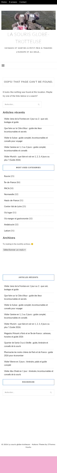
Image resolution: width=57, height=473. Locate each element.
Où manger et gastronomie (16, 219)
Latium (7, 231)
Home (4, 2)
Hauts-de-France (11, 201)
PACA (6, 188)
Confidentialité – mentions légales (16, 7)
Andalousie (9, 225)
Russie (7, 176)
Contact (23, 2)
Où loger (8, 213)
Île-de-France (10, 182)
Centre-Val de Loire (13, 207)
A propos (13, 2)
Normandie (9, 194)
